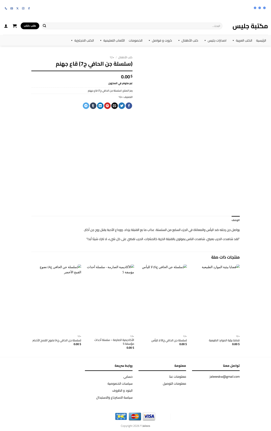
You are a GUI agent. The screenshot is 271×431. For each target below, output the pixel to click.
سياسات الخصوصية (120, 383)
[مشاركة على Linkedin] (100, 105)
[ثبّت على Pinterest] (107, 105)
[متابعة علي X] (17, 8)
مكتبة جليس (250, 26)
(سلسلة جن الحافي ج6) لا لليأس (169, 340)
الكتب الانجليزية (84, 40)
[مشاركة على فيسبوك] (129, 105)
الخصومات (135, 40)
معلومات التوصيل (174, 383)
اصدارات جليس (217, 40)
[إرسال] (44, 25)
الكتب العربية (244, 40)
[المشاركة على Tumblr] (93, 105)
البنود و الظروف (122, 390)
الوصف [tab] (236, 220)
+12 (112, 57)
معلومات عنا (177, 376)
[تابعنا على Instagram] (23, 8)
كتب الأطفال (190, 40)
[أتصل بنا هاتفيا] (6, 8)
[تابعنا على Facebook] (29, 8)
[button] (15, 25)
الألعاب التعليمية (114, 40)
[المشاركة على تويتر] (121, 105)
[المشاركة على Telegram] (86, 105)
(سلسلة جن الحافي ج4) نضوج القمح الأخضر (57, 340)
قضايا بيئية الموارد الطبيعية (224, 340)
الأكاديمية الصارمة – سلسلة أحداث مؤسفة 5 (114, 341)
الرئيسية (261, 40)
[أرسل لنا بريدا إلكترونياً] (12, 8)
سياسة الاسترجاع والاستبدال (114, 397)
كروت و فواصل (162, 40)
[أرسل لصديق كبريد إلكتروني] (114, 105)
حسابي (128, 376)
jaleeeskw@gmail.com (225, 376)
